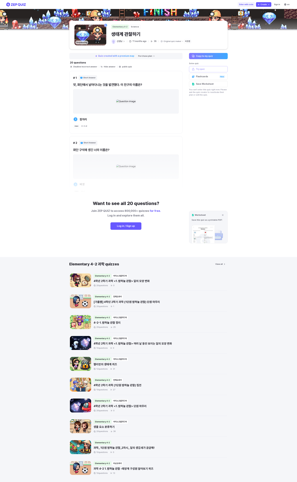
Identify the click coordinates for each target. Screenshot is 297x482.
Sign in (277, 4)
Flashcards (210, 76)
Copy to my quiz (204, 56)
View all (219, 264)
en (288, 4)
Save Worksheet (205, 84)
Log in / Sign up (126, 226)
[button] (208, 227)
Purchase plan (145, 56)
